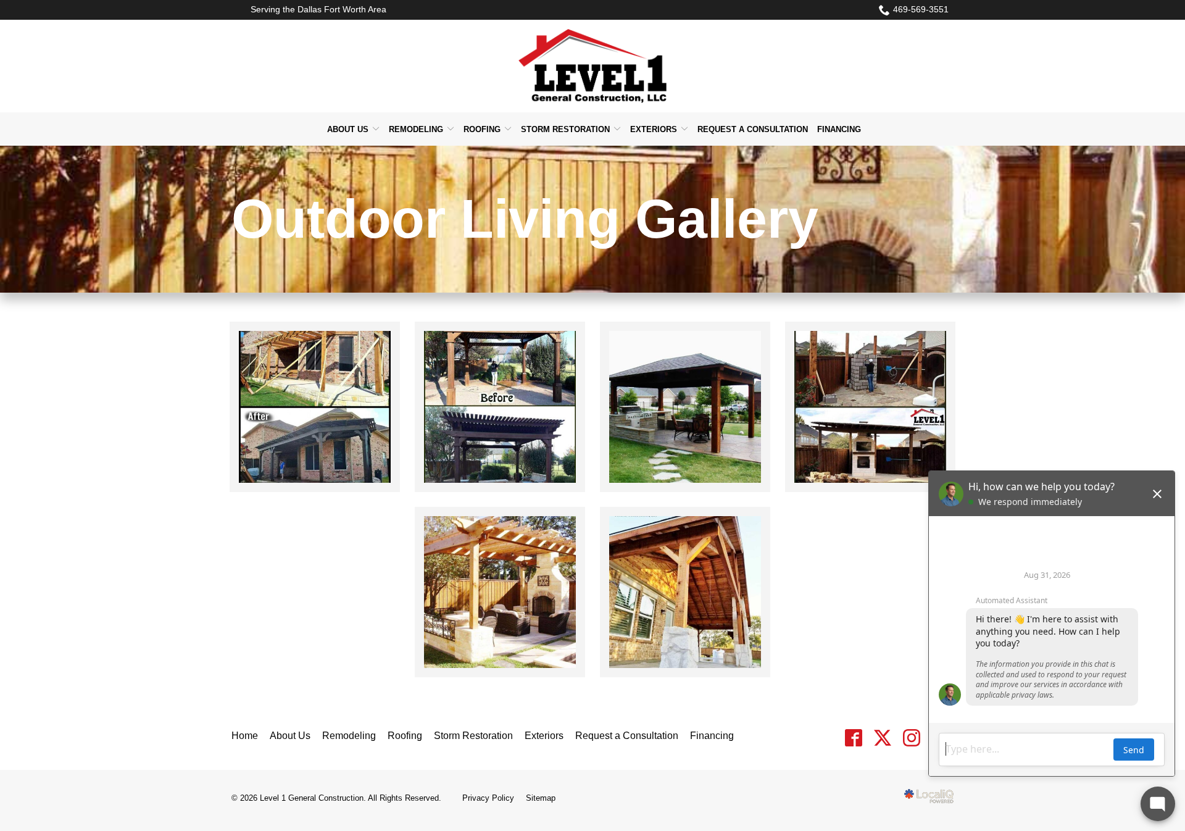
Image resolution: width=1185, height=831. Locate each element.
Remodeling (416, 129)
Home (244, 735)
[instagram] (911, 738)
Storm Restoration (565, 129)
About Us (347, 129)
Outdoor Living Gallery (524, 219)
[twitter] (882, 738)
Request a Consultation (752, 129)
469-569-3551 (921, 9)
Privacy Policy (488, 798)
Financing (839, 129)
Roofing (482, 129)
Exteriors (653, 129)
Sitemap (540, 798)
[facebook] (853, 738)
